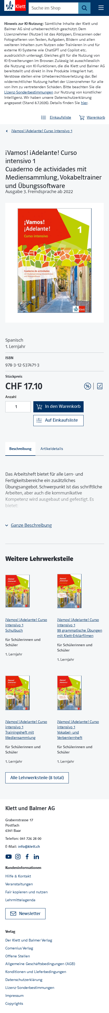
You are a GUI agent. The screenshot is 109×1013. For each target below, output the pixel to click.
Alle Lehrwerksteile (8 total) (37, 777)
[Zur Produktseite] (28, 590)
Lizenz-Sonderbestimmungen (28, 92)
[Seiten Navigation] (101, 8)
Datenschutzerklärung (23, 979)
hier (84, 102)
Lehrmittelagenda (20, 900)
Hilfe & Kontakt (18, 876)
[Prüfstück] (100, 386)
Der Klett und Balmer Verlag (28, 940)
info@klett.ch (29, 846)
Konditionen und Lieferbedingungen (35, 971)
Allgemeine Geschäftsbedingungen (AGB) (40, 963)
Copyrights (14, 1003)
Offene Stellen (17, 956)
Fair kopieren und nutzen (26, 892)
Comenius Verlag (19, 948)
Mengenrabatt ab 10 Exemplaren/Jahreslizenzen (79, 372)
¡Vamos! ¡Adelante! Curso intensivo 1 (41, 130)
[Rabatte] (88, 386)
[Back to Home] (15, 5)
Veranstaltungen (19, 884)
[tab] (20, 449)
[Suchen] (84, 8)
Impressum (14, 995)
